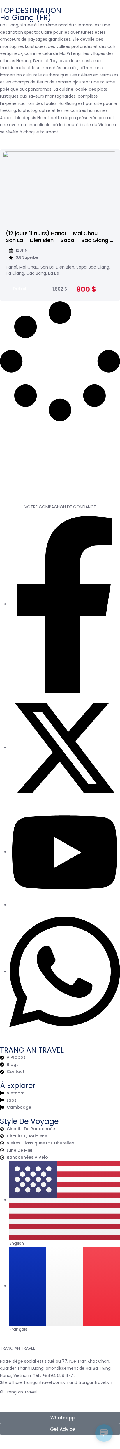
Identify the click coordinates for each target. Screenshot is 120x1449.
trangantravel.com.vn (46, 1382)
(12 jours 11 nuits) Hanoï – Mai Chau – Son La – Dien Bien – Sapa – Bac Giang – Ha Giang (60, 240)
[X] (64, 748)
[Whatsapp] (64, 971)
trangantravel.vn (95, 1382)
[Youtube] (64, 852)
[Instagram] (11, 905)
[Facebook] (64, 604)
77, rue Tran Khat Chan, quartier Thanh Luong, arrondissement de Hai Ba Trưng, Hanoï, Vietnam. (56, 1368)
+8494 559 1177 (57, 1375)
